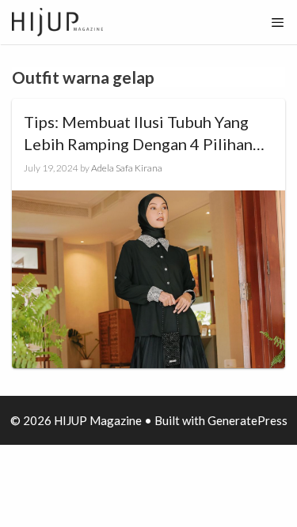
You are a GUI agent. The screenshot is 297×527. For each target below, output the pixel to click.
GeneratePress (247, 420)
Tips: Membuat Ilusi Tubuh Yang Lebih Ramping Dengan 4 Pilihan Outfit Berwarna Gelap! (138, 133)
